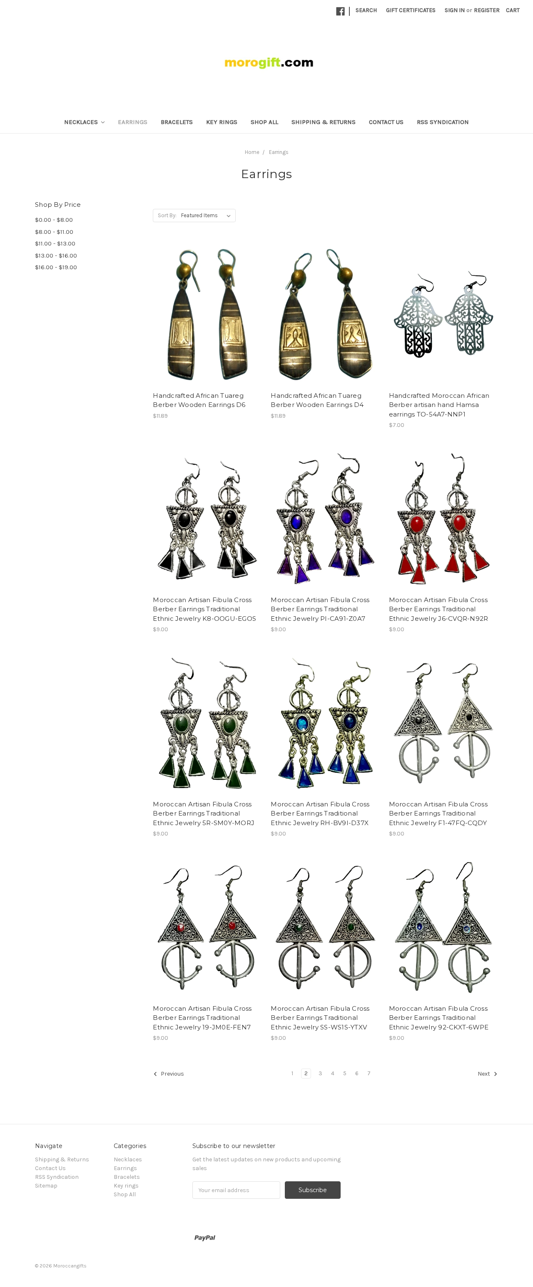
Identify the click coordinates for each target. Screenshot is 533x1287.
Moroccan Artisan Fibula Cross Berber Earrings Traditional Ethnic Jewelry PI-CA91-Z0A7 (320, 609)
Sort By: (167, 215)
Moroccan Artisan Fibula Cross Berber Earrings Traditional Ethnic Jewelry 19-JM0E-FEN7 (202, 1017)
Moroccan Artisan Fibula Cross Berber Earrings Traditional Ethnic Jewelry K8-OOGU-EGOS (204, 609)
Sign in (455, 10)
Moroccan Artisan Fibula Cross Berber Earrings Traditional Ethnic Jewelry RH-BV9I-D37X (320, 813)
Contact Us (386, 122)
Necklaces (82, 122)
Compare (205, 314)
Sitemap (46, 1185)
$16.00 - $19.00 (56, 267)
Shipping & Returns (323, 122)
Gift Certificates (411, 10)
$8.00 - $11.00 (54, 232)
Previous (171, 1074)
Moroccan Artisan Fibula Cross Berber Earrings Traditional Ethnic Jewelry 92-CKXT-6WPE (439, 1017)
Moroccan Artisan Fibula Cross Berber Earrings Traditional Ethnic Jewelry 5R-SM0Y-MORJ (203, 813)
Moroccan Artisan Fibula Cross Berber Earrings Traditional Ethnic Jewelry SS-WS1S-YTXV (320, 1017)
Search (366, 10)
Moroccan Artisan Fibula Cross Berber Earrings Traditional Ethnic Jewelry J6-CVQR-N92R (438, 609)
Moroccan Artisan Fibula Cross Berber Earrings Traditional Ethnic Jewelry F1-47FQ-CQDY (438, 813)
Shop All (264, 122)
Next (484, 1074)
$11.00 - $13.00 (55, 243)
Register (487, 10)
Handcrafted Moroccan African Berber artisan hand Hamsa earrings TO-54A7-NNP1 (439, 405)
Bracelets (177, 122)
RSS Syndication (443, 122)
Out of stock (207, 329)
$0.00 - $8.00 (54, 219)
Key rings (221, 122)
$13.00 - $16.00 (56, 255)
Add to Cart (443, 329)
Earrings (132, 122)
